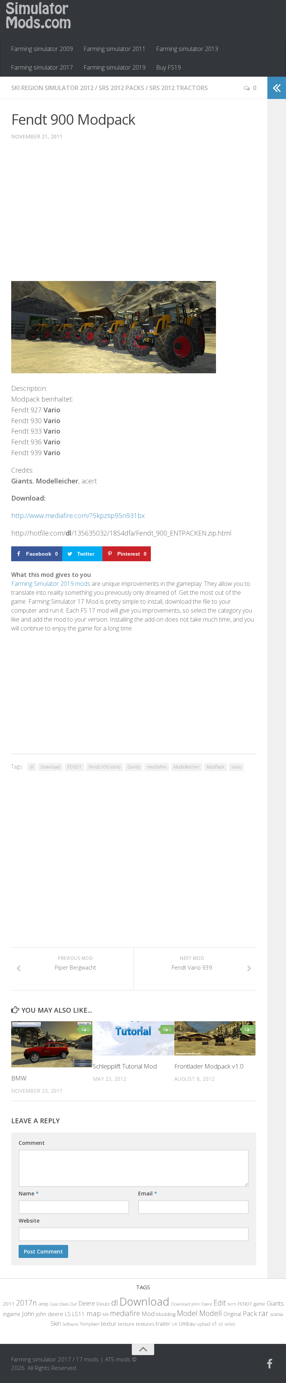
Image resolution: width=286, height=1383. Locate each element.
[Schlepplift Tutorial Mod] (133, 1038)
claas (64, 1304)
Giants (133, 767)
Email (147, 1193)
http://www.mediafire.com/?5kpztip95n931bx (78, 515)
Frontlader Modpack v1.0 (209, 1066)
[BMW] (51, 1044)
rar (263, 1313)
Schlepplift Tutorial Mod (125, 1066)
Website (29, 1220)
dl (32, 767)
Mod (148, 1313)
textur (109, 1323)
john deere (49, 1313)
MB (105, 1314)
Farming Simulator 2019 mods (50, 583)
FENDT (74, 767)
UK (174, 1324)
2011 (9, 1303)
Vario (236, 767)
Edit (219, 1303)
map (93, 1313)
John (28, 1313)
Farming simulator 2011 (114, 49)
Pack (250, 1313)
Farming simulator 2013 (187, 49)
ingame (11, 1313)
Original (232, 1313)
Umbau (187, 1323)
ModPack (215, 767)
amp (43, 1303)
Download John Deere (191, 1304)
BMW (18, 1078)
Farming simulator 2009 (42, 49)
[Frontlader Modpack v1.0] (214, 1038)
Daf (73, 1304)
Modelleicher (187, 767)
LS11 (78, 1313)
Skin (56, 1323)
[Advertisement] (133, 216)
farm (232, 1304)
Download (50, 767)
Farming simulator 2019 (114, 67)
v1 (214, 1323)
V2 (221, 1324)
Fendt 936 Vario (104, 767)
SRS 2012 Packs (121, 88)
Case (54, 1304)
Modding (165, 1314)
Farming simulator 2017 (42, 67)
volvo (230, 1324)
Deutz (103, 1303)
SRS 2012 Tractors (178, 88)
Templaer (89, 1324)
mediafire (156, 767)
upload (203, 1324)
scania (276, 1314)
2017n (26, 1303)
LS (68, 1313)
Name (29, 1193)
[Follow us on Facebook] (269, 1364)
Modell (210, 1313)
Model (187, 1313)
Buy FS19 (168, 67)
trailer (163, 1323)
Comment (32, 1142)
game (259, 1304)
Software (70, 1324)
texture (126, 1323)
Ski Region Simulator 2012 (52, 88)
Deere (86, 1303)
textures (145, 1323)
